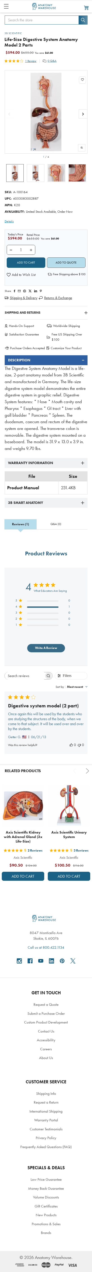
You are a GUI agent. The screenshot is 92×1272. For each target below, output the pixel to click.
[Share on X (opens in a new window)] (30, 291)
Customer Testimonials (46, 1129)
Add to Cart (23, 876)
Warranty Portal (46, 1120)
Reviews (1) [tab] (20, 524)
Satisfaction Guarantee (24, 334)
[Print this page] (24, 291)
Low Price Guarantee (46, 1179)
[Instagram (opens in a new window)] (19, 961)
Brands (46, 1232)
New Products (46, 1215)
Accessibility (46, 1040)
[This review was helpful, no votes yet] (71, 745)
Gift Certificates (46, 1206)
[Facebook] (14, 291)
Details (9, 221)
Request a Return (46, 1102)
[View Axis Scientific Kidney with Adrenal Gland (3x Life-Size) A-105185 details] (23, 805)
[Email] (19, 291)
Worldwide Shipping (66, 326)
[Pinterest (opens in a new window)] (41, 291)
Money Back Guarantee (46, 1188)
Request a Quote (46, 1004)
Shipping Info (46, 1093)
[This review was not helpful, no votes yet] (79, 745)
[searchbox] (24, 676)
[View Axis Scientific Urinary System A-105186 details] (69, 805)
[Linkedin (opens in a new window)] (35, 291)
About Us (46, 1057)
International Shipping (46, 1111)
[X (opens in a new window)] (72, 961)
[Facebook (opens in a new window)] (30, 961)
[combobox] (72, 687)
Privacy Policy (46, 1138)
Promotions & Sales (46, 1224)
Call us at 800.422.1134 (46, 947)
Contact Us (46, 1031)
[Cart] (86, 7)
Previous (75, 771)
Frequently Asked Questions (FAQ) (46, 1147)
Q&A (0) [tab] (55, 524)
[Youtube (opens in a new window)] (40, 961)
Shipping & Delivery (23, 298)
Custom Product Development (46, 1022)
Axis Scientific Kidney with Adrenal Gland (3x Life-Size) (23, 836)
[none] (46, 111)
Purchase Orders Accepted (27, 348)
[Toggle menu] (6, 6)
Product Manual (23, 487)
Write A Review (46, 648)
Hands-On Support (21, 326)
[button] (21, 275)
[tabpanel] (46, 403)
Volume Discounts (46, 1197)
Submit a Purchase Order (46, 1013)
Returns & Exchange (58, 298)
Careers (46, 1049)
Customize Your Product (66, 348)
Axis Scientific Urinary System (69, 834)
